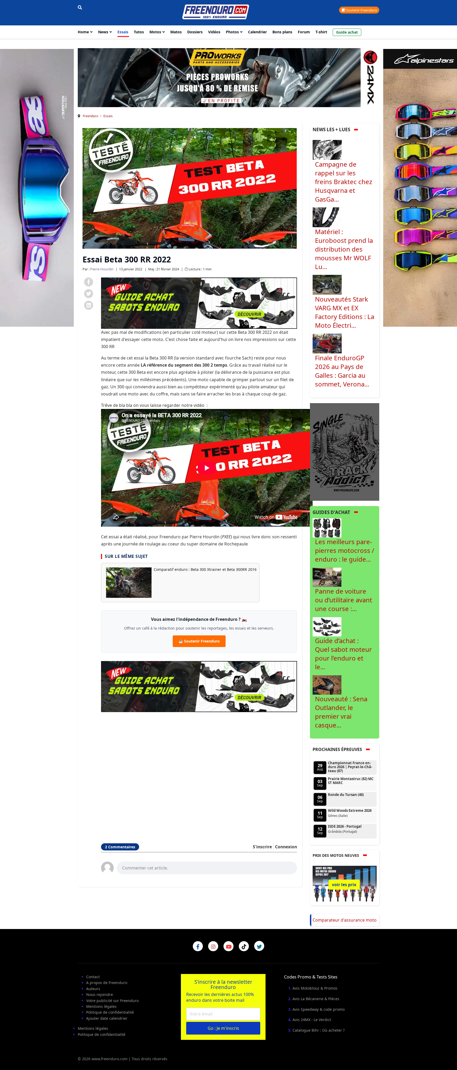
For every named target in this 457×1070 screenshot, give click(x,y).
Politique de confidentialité (110, 1012)
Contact (93, 976)
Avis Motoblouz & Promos (315, 988)
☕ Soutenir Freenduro (199, 641)
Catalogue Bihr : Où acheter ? (319, 1030)
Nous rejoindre (99, 994)
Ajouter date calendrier (106, 1018)
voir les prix (344, 884)
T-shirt (321, 31)
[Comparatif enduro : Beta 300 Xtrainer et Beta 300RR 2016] (128, 582)
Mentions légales (101, 1006)
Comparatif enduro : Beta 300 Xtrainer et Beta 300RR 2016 (205, 569)
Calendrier (257, 31)
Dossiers (195, 31)
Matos (176, 31)
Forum (304, 31)
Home (83, 31)
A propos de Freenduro (106, 982)
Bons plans (282, 31)
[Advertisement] (199, 771)
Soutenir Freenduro (361, 10)
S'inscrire (262, 847)
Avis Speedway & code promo (319, 1009)
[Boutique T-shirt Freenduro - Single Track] (345, 451)
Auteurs (93, 988)
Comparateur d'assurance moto (345, 920)
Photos (232, 31)
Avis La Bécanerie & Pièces (316, 998)
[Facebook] (88, 281)
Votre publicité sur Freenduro (112, 1000)
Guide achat (347, 32)
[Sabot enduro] (199, 303)
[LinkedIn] (88, 305)
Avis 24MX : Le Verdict (312, 1019)
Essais (122, 31)
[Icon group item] (198, 946)
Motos (155, 31)
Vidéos (214, 31)
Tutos (139, 31)
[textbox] (207, 867)
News (103, 31)
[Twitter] (88, 293)
